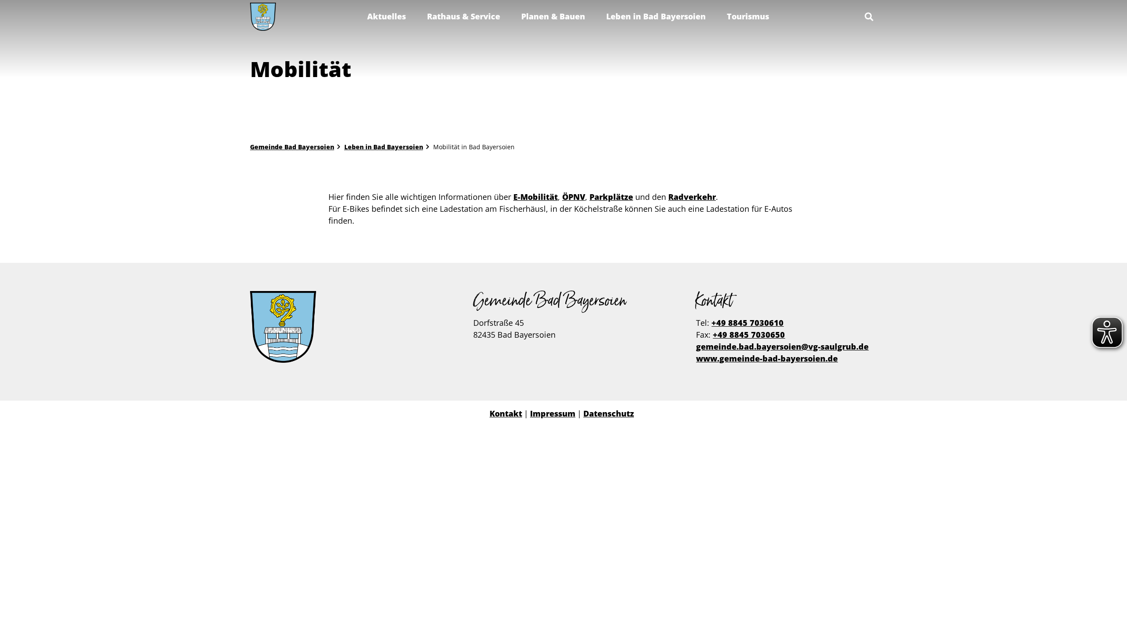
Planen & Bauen (553, 16)
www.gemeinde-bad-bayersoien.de (767, 358)
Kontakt (506, 413)
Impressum (552, 413)
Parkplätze (611, 197)
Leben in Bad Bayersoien (656, 16)
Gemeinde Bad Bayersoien (292, 147)
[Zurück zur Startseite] (263, 17)
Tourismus (748, 16)
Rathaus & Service (463, 16)
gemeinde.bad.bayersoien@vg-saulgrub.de (782, 346)
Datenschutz (608, 413)
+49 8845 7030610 (747, 322)
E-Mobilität (535, 197)
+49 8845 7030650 (749, 334)
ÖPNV (573, 197)
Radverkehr (692, 197)
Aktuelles (386, 16)
